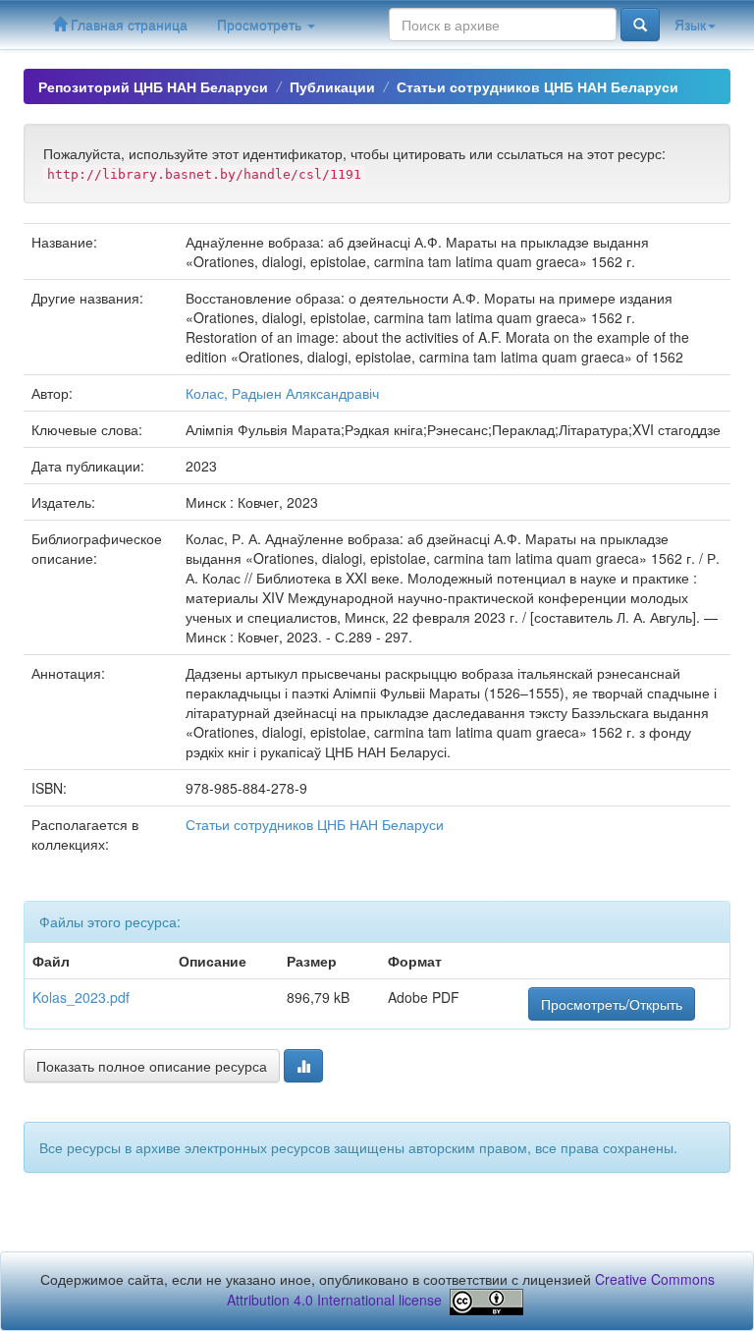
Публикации (332, 86)
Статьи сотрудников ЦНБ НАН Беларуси (537, 86)
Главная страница (127, 24)
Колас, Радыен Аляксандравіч (282, 393)
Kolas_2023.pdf (81, 997)
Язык (690, 24)
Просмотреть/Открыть (611, 1004)
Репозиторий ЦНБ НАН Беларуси (153, 86)
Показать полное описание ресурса (151, 1066)
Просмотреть (261, 24)
